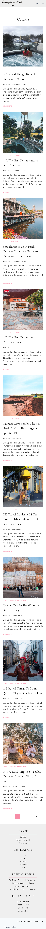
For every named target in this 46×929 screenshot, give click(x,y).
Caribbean (23, 864)
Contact (23, 837)
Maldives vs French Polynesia (23, 889)
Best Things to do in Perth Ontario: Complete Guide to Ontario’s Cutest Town (20, 251)
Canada (5, 69)
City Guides (14, 242)
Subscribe (23, 843)
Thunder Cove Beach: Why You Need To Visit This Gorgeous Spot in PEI (21, 428)
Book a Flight (23, 902)
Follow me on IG (23, 840)
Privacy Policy (10, 927)
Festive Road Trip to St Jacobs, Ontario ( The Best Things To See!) (22, 776)
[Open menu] (43, 3)
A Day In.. (6, 600)
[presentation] (23, 46)
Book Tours (23, 908)
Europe (23, 861)
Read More (8, 106)
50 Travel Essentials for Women (23, 880)
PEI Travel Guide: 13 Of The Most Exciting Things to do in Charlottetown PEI (21, 519)
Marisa (7, 84)
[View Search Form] (37, 3)
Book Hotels (23, 905)
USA (23, 858)
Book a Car (23, 911)
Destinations (15, 156)
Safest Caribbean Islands (23, 883)
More (23, 867)
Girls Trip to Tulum (23, 886)
